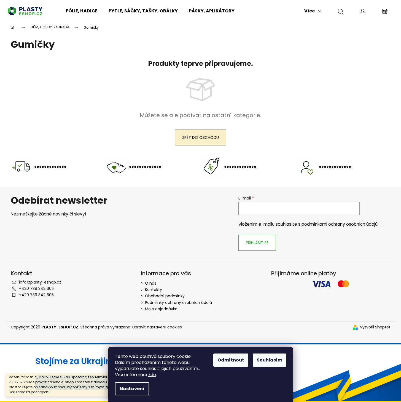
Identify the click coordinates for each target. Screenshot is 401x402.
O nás (150, 283)
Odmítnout (230, 360)
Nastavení (132, 388)
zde (152, 374)
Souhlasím (269, 360)
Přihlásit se (257, 242)
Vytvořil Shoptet (375, 327)
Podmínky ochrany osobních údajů (178, 302)
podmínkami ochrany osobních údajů (340, 224)
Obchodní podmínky (165, 296)
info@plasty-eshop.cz (40, 282)
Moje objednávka (161, 309)
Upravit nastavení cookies (157, 327)
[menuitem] (81, 11)
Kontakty (153, 289)
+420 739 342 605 (36, 288)
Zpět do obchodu (200, 137)
